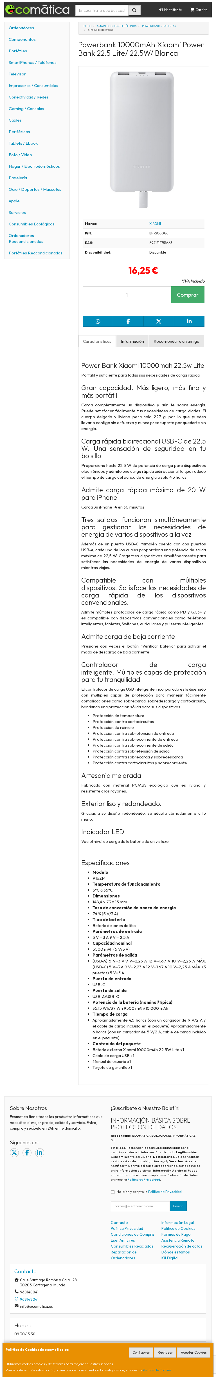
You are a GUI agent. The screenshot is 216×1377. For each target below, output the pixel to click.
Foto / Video (20, 154)
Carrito (201, 9)
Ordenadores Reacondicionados (26, 238)
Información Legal (177, 1222)
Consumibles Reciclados (132, 1246)
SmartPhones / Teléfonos (33, 62)
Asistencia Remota (177, 1240)
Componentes (22, 39)
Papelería (18, 177)
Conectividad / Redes (29, 97)
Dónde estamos (175, 1252)
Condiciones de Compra (132, 1234)
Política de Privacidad (143, 1179)
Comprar (188, 294)
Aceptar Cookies (194, 1352)
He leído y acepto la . (150, 1192)
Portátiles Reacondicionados (35, 253)
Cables (15, 120)
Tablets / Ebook (23, 143)
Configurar (141, 1352)
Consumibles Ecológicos (32, 224)
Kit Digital (169, 1257)
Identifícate (172, 9)
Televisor (17, 74)
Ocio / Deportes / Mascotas (35, 189)
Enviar (178, 1206)
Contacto (119, 1222)
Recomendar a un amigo (176, 341)
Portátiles (18, 50)
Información (132, 341)
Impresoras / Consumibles (33, 85)
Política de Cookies (157, 1370)
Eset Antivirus (123, 1240)
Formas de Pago (176, 1234)
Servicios (17, 212)
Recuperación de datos (181, 1246)
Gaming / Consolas (26, 108)
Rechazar (165, 1352)
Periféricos (19, 131)
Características (97, 341)
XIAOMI (155, 223)
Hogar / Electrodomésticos (34, 166)
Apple (14, 200)
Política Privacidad (127, 1228)
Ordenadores (21, 27)
